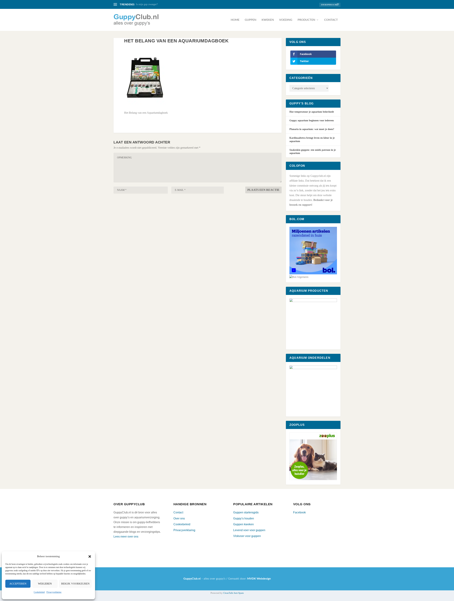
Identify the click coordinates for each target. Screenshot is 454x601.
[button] (90, 556)
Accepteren (17, 583)
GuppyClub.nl (192, 578)
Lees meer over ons (126, 536)
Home (235, 19)
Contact (331, 19)
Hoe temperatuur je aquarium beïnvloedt (311, 111)
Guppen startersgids (246, 512)
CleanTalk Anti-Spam (233, 593)
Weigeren (45, 583)
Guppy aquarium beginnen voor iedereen (311, 120)
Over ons (179, 518)
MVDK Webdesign (259, 578)
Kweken (268, 19)
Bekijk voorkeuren (75, 583)
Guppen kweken (243, 524)
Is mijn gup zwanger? (147, 4)
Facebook (299, 512)
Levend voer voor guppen (249, 530)
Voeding (285, 19)
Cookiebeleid (39, 592)
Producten (306, 19)
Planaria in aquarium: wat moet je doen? (311, 129)
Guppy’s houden (243, 518)
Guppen (250, 19)
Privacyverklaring (53, 592)
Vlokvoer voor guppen (247, 536)
